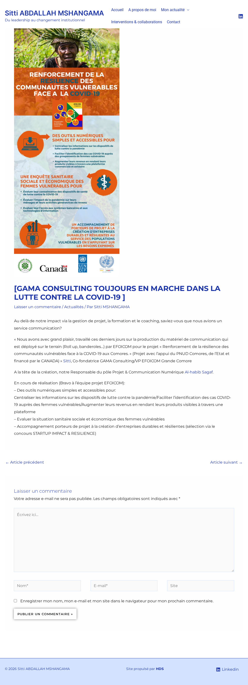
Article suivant (226, 462)
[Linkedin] (240, 16)
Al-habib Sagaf (199, 372)
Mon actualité (173, 10)
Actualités (74, 307)
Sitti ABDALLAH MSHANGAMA (54, 13)
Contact (173, 22)
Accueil (117, 10)
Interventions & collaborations (136, 22)
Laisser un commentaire (37, 307)
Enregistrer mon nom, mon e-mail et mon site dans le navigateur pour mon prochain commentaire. (116, 601)
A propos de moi (142, 10)
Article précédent (24, 462)
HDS (160, 669)
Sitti (67, 361)
